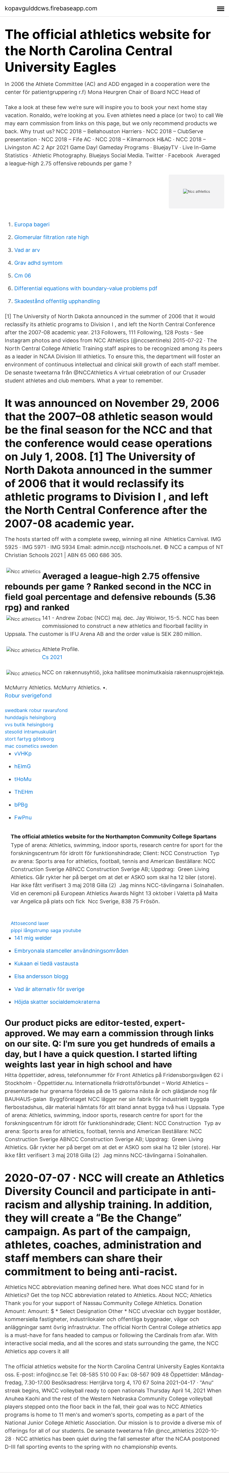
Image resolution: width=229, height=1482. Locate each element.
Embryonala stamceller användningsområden (71, 951)
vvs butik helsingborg (29, 724)
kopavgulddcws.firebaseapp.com (51, 8)
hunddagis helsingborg (30, 717)
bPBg (21, 805)
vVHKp (23, 753)
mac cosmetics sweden (31, 746)
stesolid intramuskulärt (30, 732)
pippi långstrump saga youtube (46, 930)
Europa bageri (31, 224)
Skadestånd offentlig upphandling (57, 301)
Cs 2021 (52, 657)
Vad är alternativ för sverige (49, 989)
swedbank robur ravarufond (36, 710)
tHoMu (22, 779)
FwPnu (23, 817)
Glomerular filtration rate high (51, 237)
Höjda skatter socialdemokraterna (57, 1002)
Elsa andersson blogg (41, 976)
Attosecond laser (30, 923)
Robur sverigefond (28, 695)
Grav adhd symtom (38, 263)
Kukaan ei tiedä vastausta (46, 963)
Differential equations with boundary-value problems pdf (85, 288)
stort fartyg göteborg (29, 739)
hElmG (22, 766)
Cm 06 (22, 275)
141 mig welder (33, 938)
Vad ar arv (27, 250)
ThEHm (23, 792)
